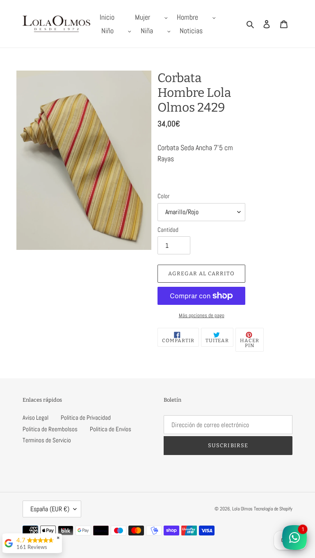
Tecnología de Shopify (273, 508)
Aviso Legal (35, 417)
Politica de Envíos (110, 429)
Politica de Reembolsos (50, 429)
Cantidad (168, 229)
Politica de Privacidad (86, 417)
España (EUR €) (49, 509)
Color (163, 196)
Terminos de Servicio (47, 440)
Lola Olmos (242, 508)
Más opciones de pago (201, 315)
